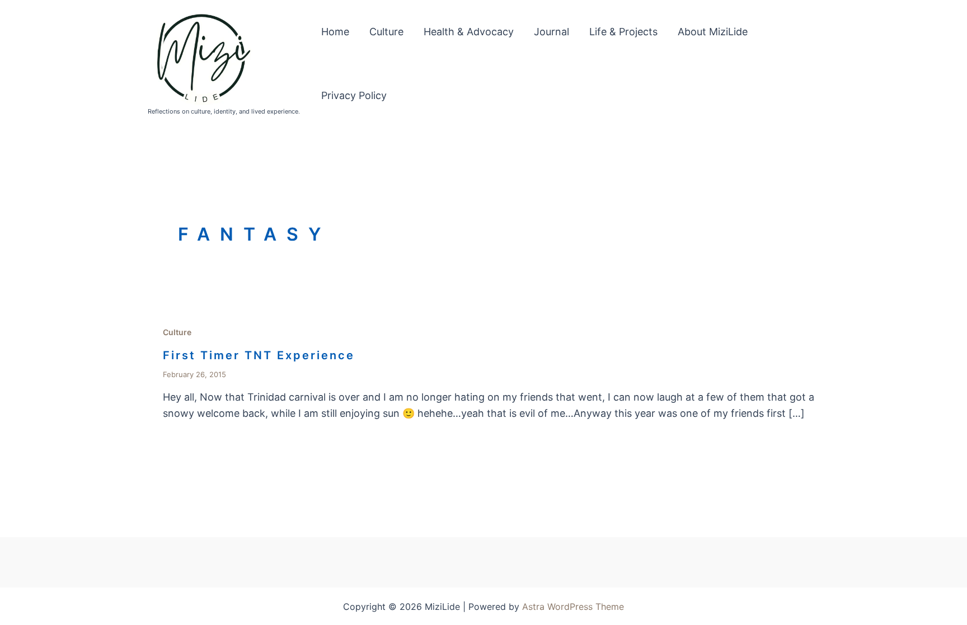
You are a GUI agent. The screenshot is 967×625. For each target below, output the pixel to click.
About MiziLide (713, 31)
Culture (386, 31)
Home (335, 31)
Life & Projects (623, 31)
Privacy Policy (354, 95)
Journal (551, 31)
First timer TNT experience (259, 355)
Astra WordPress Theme (573, 606)
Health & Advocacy (469, 31)
